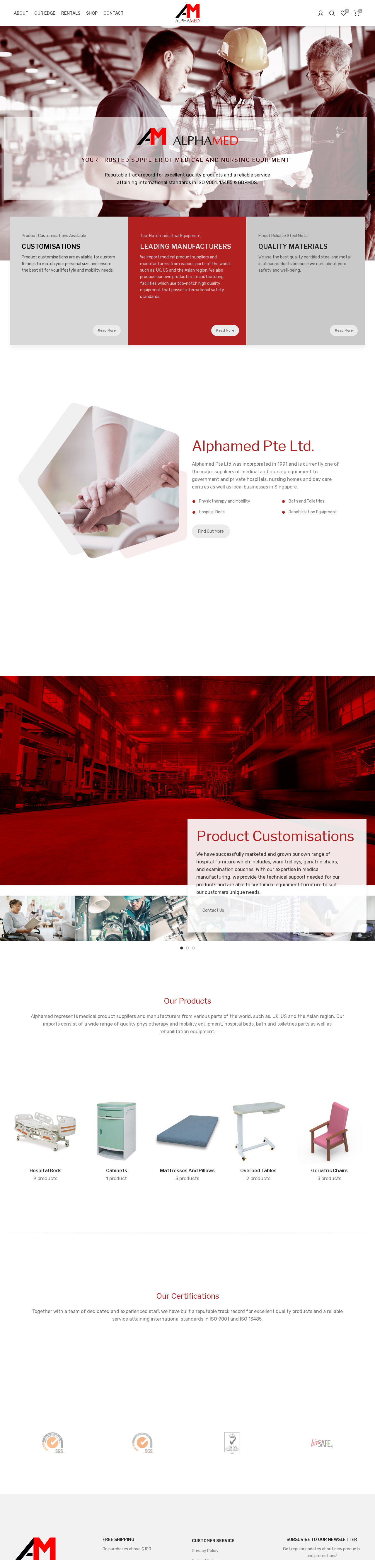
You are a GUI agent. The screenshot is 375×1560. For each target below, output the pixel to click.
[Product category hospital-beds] (45, 1142)
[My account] (320, 13)
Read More (107, 330)
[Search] (332, 13)
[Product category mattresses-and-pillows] (187, 1142)
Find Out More (211, 531)
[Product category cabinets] (116, 1142)
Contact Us (213, 910)
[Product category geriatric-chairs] (329, 1142)
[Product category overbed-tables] (258, 1142)
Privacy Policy (205, 1550)
